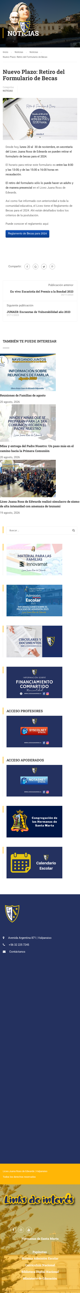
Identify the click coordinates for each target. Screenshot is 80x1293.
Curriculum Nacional (40, 1265)
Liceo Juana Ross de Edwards (18, 1171)
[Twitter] (44, 266)
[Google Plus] (35, 266)
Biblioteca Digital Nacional (40, 1272)
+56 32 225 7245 (19, 944)
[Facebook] (27, 266)
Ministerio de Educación (40, 1278)
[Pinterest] (52, 266)
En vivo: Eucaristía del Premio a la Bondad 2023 (41, 291)
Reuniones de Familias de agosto (23, 395)
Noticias (8, 91)
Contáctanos (17, 951)
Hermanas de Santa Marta (40, 1238)
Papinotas (40, 1252)
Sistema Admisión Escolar (40, 1258)
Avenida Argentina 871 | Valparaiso (30, 938)
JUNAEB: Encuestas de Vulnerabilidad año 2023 (38, 312)
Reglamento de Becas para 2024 (27, 233)
